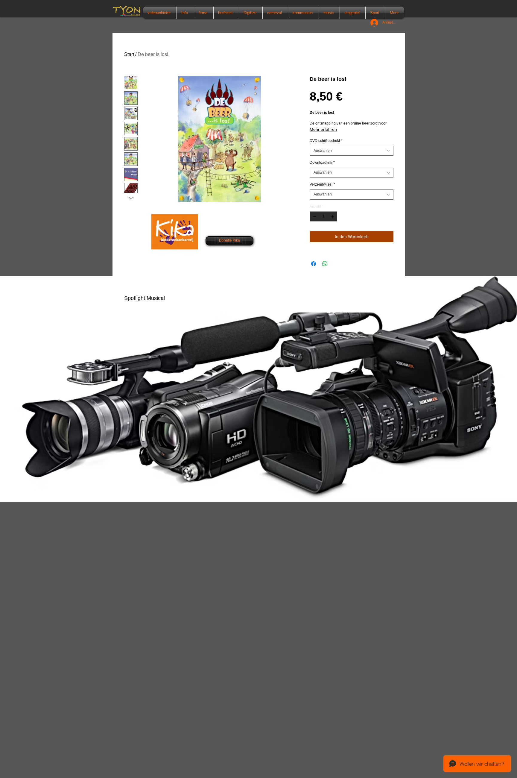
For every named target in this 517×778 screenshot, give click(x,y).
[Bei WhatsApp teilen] (325, 263)
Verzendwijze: (322, 184)
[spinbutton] (323, 216)
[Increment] (333, 216)
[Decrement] (314, 216)
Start (129, 54)
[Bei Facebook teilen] (313, 263)
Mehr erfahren (323, 129)
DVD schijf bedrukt (326, 141)
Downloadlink (322, 162)
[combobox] (351, 151)
